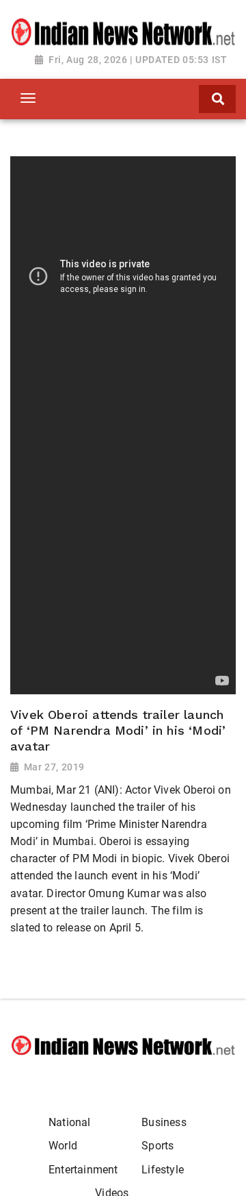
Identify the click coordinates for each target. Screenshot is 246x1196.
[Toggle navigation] (27, 98)
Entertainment (83, 1169)
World (63, 1145)
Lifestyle (162, 1169)
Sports (157, 1145)
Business (163, 1122)
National (69, 1122)
